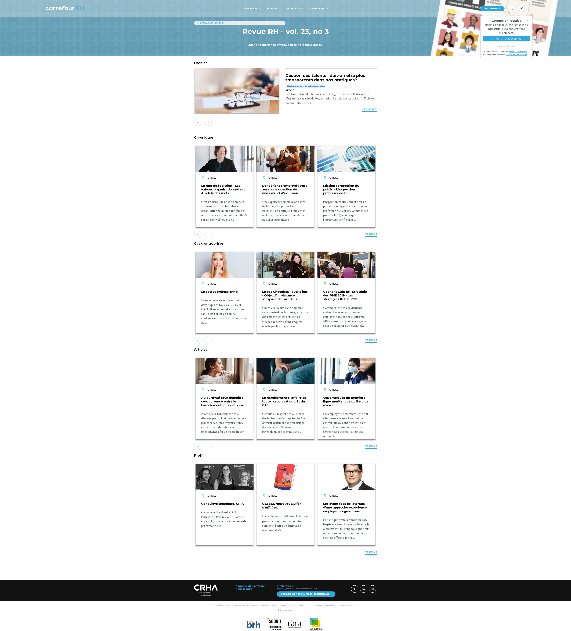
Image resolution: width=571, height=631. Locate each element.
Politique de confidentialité (325, 605)
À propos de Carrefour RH (253, 585)
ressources (206, 23)
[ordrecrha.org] (206, 590)
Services (272, 8)
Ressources (250, 8)
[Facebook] (354, 589)
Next (208, 122)
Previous (197, 122)
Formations (317, 8)
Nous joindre (244, 588)
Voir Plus (371, 234)
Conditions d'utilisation (349, 605)
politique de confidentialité (516, 54)
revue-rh (220, 23)
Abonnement (492, 8)
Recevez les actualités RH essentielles (305, 594)
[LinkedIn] (363, 589)
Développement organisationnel (301, 86)
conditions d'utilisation (518, 51)
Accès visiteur (506, 45)
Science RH (294, 8)
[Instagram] (372, 589)
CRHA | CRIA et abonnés (506, 38)
